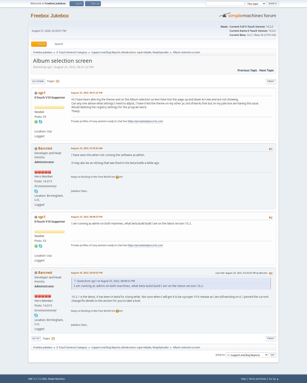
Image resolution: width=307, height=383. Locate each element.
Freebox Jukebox (50, 15)
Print (270, 81)
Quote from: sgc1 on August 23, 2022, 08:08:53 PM (106, 281)
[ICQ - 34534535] (36, 121)
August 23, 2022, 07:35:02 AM (87, 148)
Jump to (220, 354)
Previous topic (247, 70)
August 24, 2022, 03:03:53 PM (87, 272)
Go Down (38, 81)
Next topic (266, 70)
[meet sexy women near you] (36, 126)
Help (243, 378)
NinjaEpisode (160, 52)
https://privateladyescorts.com (145, 121)
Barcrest (45, 148)
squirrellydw (144, 52)
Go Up (35, 338)
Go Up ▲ (274, 378)
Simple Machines (56, 379)
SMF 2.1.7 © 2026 (37, 379)
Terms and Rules (257, 378)
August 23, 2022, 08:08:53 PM (87, 216)
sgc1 (42, 92)
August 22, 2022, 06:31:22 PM (87, 92)
